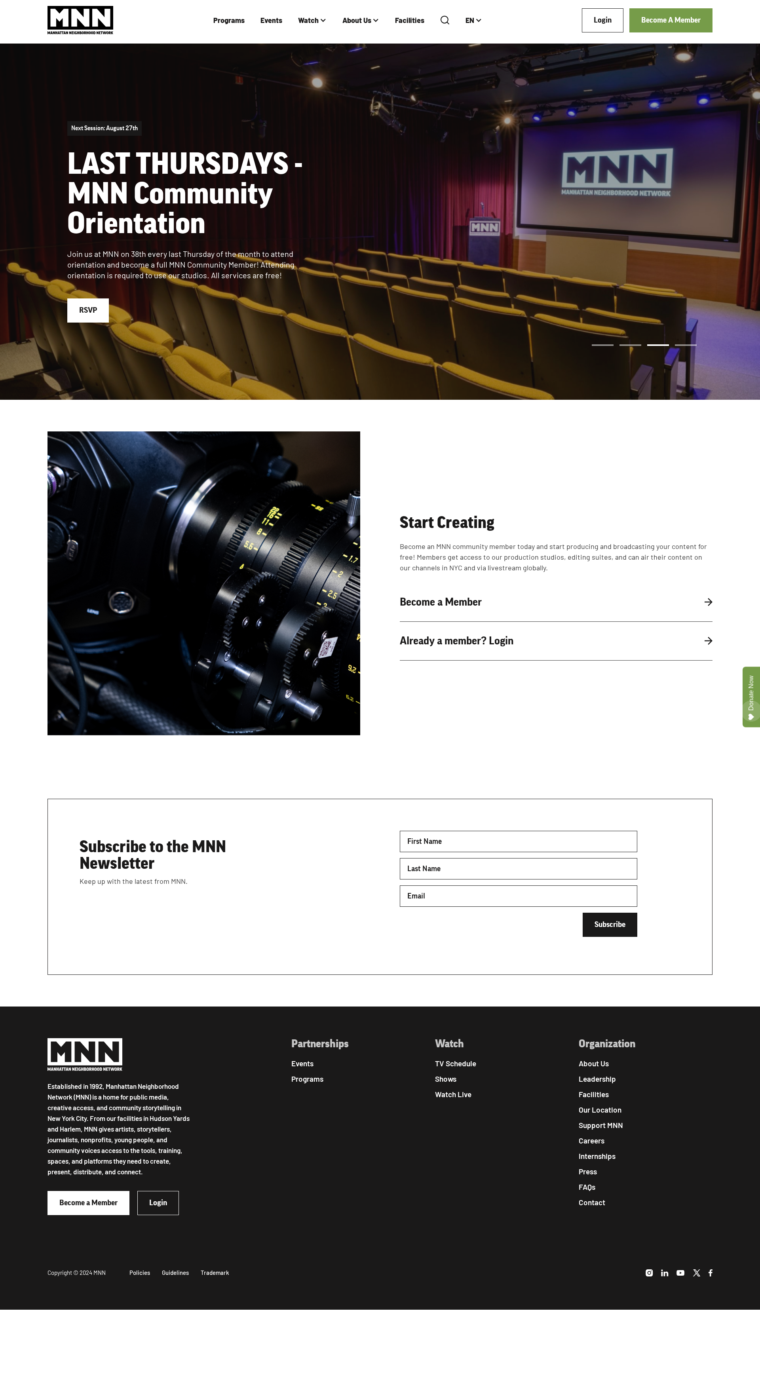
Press (588, 1171)
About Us (356, 20)
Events (271, 20)
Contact (592, 1202)
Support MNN (601, 1125)
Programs (229, 20)
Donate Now (751, 693)
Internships (597, 1155)
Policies (139, 1272)
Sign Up (91, 290)
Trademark (215, 1272)
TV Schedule (455, 1063)
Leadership (597, 1078)
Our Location (600, 1109)
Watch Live (453, 1094)
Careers (591, 1140)
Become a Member (88, 1203)
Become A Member (671, 20)
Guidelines (175, 1272)
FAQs (587, 1186)
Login (603, 20)
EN (470, 20)
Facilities (409, 20)
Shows (445, 1078)
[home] (81, 20)
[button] (312, 20)
